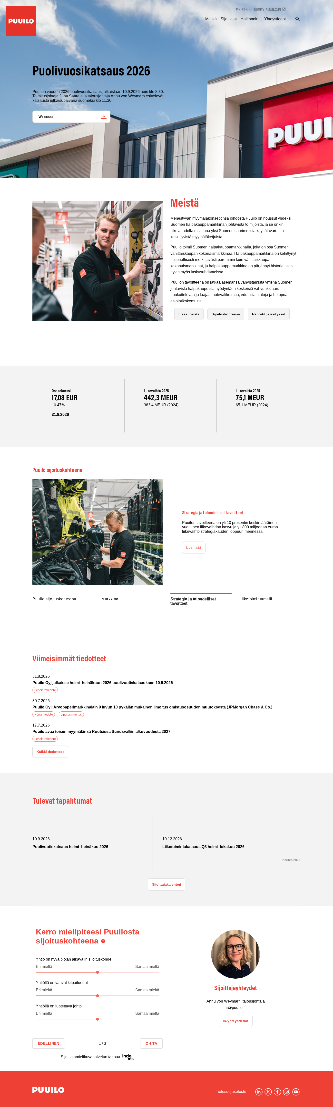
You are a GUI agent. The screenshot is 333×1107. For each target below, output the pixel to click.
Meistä (211, 19)
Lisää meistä (188, 314)
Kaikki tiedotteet (50, 752)
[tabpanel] (166, 532)
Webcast (46, 117)
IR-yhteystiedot (235, 1021)
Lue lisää (193, 548)
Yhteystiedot (275, 19)
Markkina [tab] (109, 599)
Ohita (151, 1043)
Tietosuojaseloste (231, 1091)
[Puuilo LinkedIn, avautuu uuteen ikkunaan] (259, 1092)
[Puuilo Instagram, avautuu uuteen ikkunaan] (286, 1092)
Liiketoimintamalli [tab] (255, 599)
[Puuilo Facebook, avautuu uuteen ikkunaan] (277, 1092)
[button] (166, 684)
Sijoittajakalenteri (166, 884)
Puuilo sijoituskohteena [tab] (54, 599)
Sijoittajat (229, 19)
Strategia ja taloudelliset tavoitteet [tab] (193, 601)
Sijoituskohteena (226, 314)
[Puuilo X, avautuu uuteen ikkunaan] (268, 1092)
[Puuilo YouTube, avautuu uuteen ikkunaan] (296, 1092)
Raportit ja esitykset (268, 314)
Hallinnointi (250, 19)
